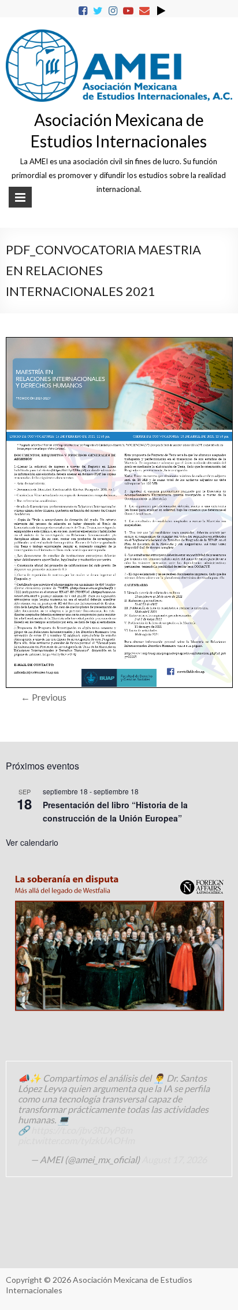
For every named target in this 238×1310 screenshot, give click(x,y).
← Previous (43, 696)
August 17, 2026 (174, 1159)
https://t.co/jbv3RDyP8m (81, 1129)
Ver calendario (32, 842)
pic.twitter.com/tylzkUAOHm (76, 1140)
